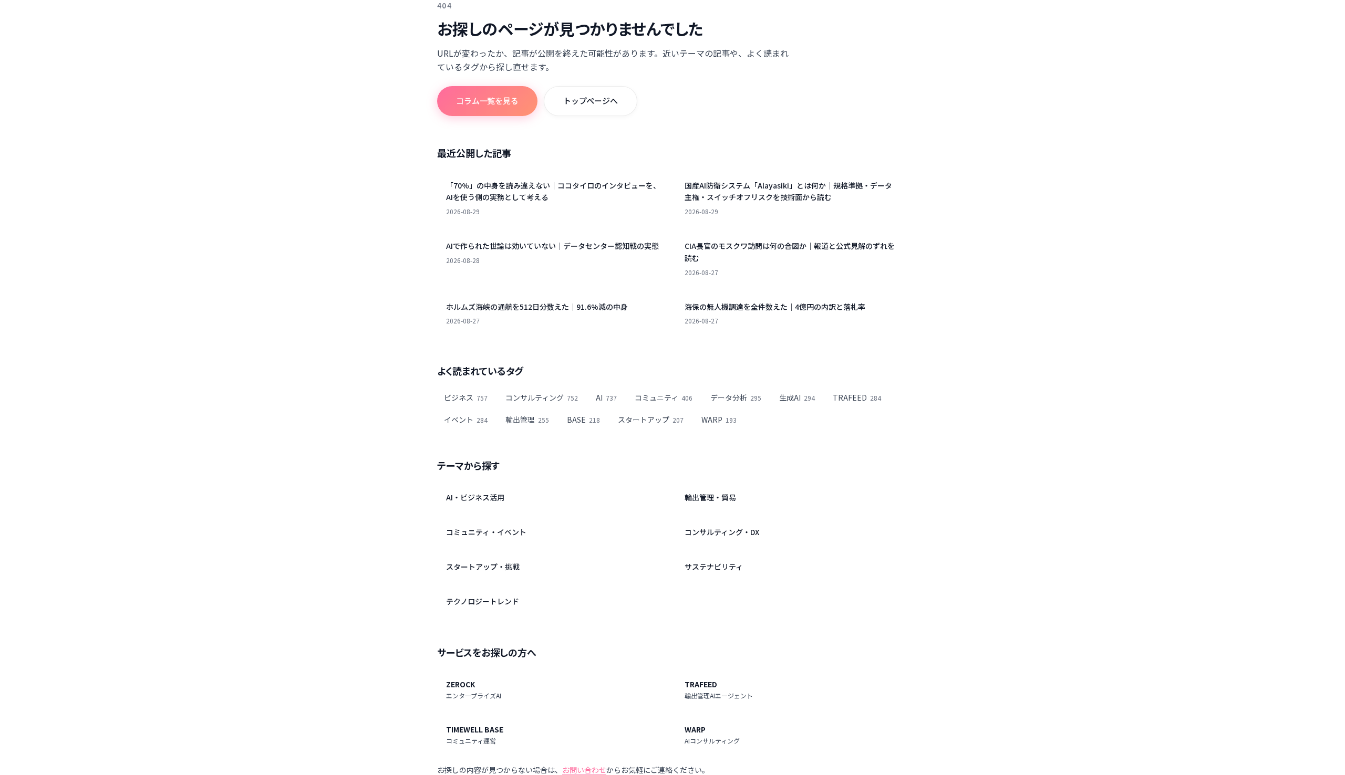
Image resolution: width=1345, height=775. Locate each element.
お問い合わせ (584, 769)
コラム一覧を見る (487, 100)
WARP (719, 419)
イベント (466, 419)
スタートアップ (651, 419)
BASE (583, 419)
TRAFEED (857, 397)
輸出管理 (527, 419)
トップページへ (590, 100)
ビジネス (466, 397)
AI (606, 397)
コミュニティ (663, 397)
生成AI (797, 397)
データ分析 (735, 397)
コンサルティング (541, 397)
